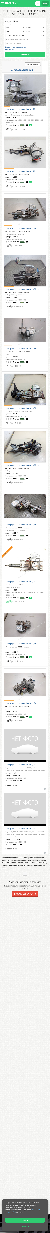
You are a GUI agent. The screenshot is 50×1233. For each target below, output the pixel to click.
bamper (12, 3)
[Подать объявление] (37, 3)
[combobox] (33, 64)
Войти (45, 3)
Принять (25, 1220)
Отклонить (25, 1226)
